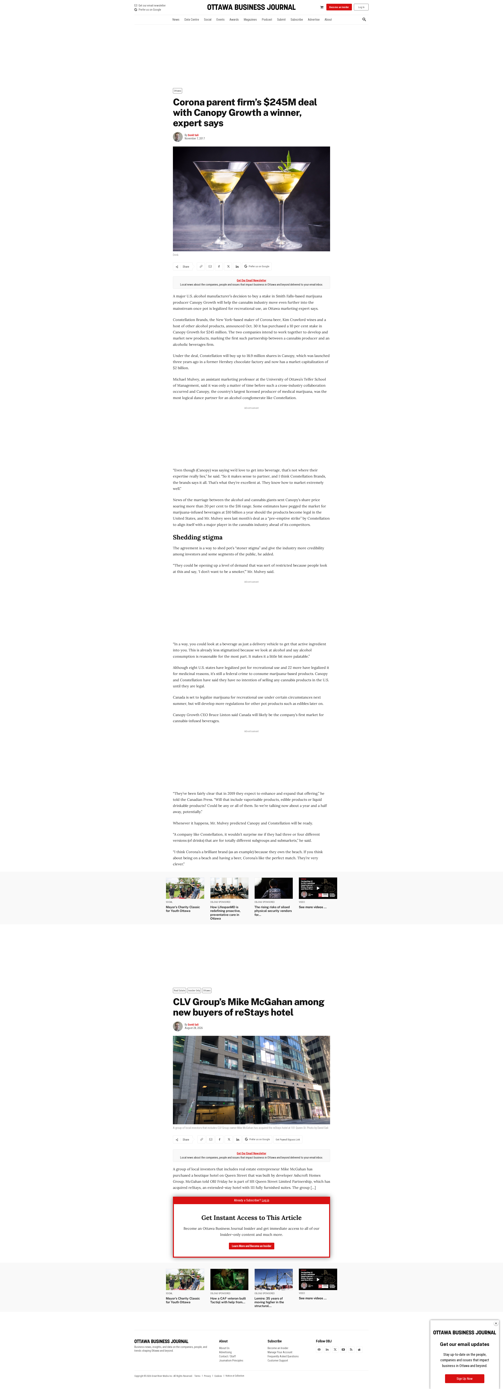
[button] (364, 19)
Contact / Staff (227, 1356)
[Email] (210, 266)
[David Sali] (179, 137)
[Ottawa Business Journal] (251, 7)
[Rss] (351, 1349)
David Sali (193, 135)
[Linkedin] (237, 266)
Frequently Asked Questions (283, 1356)
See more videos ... (313, 907)
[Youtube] (343, 1349)
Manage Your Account (280, 1352)
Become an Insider (278, 1348)
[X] (228, 266)
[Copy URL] (201, 266)
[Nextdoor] (359, 1349)
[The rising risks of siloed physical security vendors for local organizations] (273, 888)
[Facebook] (219, 266)
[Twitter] (335, 1349)
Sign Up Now (465, 1379)
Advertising (225, 1352)
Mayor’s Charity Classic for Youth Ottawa (183, 909)
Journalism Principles (231, 1360)
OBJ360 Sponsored (220, 902)
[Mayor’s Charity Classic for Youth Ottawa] (185, 888)
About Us (224, 1348)
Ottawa (177, 90)
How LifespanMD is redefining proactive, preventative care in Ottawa (225, 912)
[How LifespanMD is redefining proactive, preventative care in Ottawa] (229, 888)
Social (169, 902)
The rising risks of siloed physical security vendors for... (273, 910)
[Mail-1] (319, 1349)
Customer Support (278, 1360)
